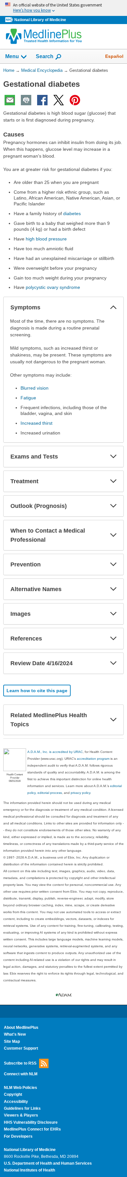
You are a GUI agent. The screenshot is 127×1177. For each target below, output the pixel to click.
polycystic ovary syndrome (53, 287)
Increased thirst (36, 423)
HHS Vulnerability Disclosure (31, 1122)
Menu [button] (12, 56)
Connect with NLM (20, 1074)
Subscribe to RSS (20, 1063)
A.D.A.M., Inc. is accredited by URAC (55, 752)
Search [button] (44, 56)
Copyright (13, 1094)
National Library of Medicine (40, 20)
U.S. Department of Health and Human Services (48, 1163)
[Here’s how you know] (63, 8)
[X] (58, 100)
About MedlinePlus (21, 1027)
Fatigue (28, 397)
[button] (113, 307)
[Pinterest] (74, 100)
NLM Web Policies (20, 1087)
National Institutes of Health (29, 1170)
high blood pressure (46, 238)
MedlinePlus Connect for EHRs (32, 1129)
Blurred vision (35, 388)
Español (114, 56)
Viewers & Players (21, 1115)
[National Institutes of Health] (9, 20)
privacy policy (80, 793)
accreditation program (93, 758)
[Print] (26, 100)
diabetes (72, 213)
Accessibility (16, 1101)
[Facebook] (42, 100)
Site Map (12, 1041)
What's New (15, 1034)
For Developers (18, 1136)
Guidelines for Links (22, 1108)
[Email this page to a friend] (9, 100)
